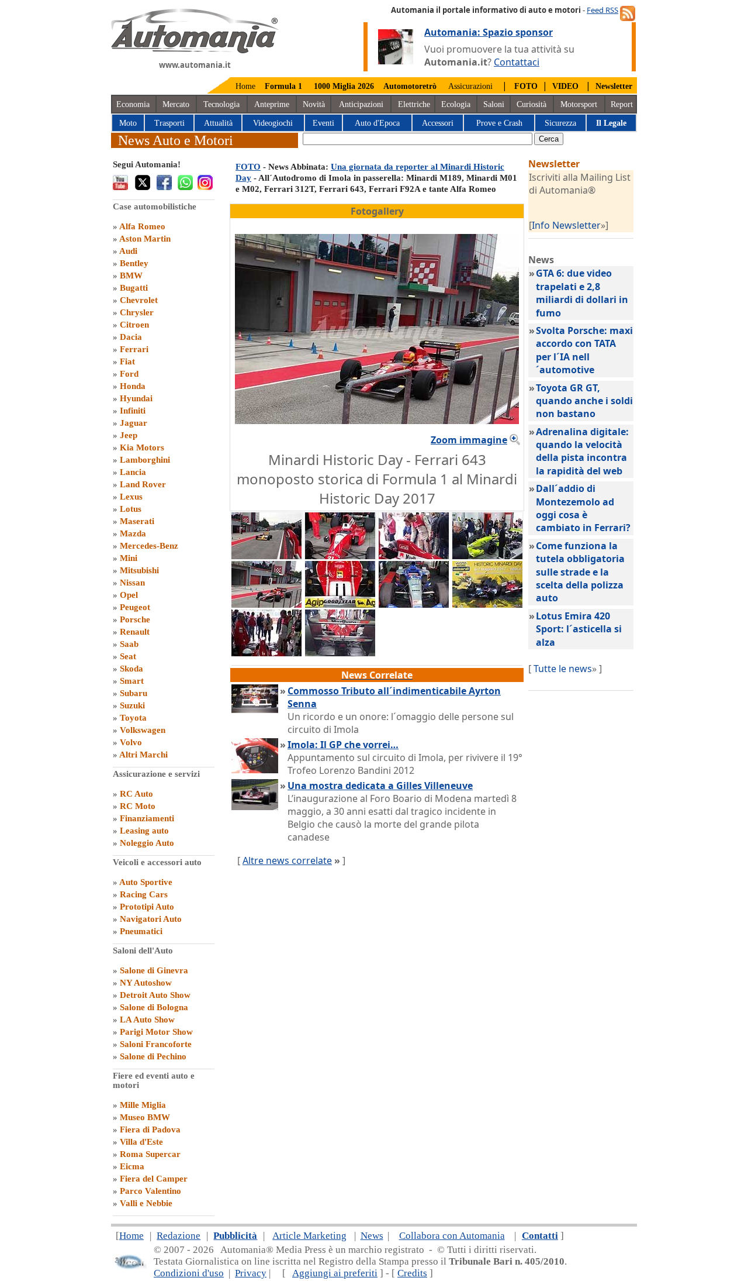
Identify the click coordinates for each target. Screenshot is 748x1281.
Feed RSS (602, 10)
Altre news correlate (287, 860)
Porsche (135, 619)
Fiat (127, 361)
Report (622, 104)
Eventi (323, 123)
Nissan (132, 582)
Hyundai (136, 398)
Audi (128, 251)
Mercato (175, 104)
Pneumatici (141, 931)
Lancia (133, 472)
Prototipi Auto (147, 906)
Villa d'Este (141, 1141)
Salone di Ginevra (154, 970)
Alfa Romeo (142, 226)
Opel (129, 595)
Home (245, 86)
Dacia (131, 337)
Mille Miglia (143, 1105)
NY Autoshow (146, 982)
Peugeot (135, 607)
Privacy (250, 1273)
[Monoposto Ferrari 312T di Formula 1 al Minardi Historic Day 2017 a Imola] (340, 604)
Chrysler (137, 312)
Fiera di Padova (150, 1129)
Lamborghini (145, 459)
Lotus (130, 509)
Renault (135, 631)
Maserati (137, 521)
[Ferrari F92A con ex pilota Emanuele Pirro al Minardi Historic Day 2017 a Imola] (266, 652)
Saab (129, 644)
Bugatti (134, 287)
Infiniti (133, 410)
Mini (128, 558)
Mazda (133, 533)
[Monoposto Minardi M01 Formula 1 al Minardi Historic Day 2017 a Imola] (414, 604)
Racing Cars (144, 894)
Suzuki (132, 705)
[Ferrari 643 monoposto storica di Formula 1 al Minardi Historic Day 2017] (266, 604)
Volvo (131, 742)
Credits (412, 1273)
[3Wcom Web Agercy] (130, 1266)
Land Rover (143, 484)
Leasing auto (144, 830)
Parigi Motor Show (156, 1031)
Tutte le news (563, 668)
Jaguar (133, 423)
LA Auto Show (147, 1019)
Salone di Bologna (154, 1007)
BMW (131, 275)
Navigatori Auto (151, 919)
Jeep (128, 435)
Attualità (218, 123)
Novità (314, 104)
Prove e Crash (499, 123)
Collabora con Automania (452, 1235)
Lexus (131, 496)
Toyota (133, 717)
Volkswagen (142, 730)
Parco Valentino (150, 1191)
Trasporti (169, 123)
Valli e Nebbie (146, 1203)
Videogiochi (273, 123)
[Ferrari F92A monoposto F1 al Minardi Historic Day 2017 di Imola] (340, 555)
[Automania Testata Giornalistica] (195, 50)
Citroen (134, 324)
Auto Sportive (145, 882)
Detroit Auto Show (155, 995)
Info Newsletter (566, 225)
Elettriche (414, 104)
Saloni (493, 104)
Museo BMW (145, 1117)
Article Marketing (309, 1235)
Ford (129, 373)
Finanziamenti (147, 818)
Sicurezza (560, 123)
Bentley (134, 263)
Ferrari (134, 349)
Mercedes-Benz (149, 545)
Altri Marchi (143, 754)
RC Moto (137, 806)
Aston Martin (145, 238)
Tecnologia (221, 104)
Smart (132, 681)
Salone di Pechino (153, 1056)
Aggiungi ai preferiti (335, 1273)
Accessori (437, 123)
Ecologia (455, 104)
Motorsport (578, 104)
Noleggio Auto (147, 843)
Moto (128, 123)
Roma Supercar (150, 1154)
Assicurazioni (470, 86)
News (372, 1235)
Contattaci (516, 62)
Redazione (178, 1235)
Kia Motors (142, 447)
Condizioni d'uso (189, 1273)
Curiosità (531, 104)
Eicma (132, 1166)
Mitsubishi (139, 570)
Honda (133, 386)
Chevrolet (139, 300)
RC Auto (136, 793)
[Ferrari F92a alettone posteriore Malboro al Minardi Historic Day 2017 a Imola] (340, 652)
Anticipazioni (361, 104)
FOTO (248, 166)
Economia (133, 104)
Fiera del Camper (154, 1178)
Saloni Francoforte (156, 1044)
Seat (128, 656)
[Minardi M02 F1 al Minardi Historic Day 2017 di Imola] (487, 555)
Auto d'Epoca (377, 123)
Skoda (131, 668)
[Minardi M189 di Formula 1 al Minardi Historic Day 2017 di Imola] (266, 555)
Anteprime (271, 104)
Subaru (133, 693)
